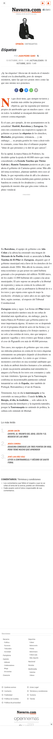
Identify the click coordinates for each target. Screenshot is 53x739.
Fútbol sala (33, 655)
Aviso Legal (34, 687)
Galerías (32, 672)
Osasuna (6, 675)
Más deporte (34, 658)
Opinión (6, 659)
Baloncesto (33, 645)
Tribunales (8, 649)
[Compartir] (16, 90)
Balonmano (33, 652)
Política (6, 642)
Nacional (31, 662)
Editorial (7, 662)
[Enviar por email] (36, 90)
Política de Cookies (11, 699)
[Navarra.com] (26, 10)
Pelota (32, 649)
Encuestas (8, 671)
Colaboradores (9, 665)
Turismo (33, 695)
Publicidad (8, 695)
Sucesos (7, 645)
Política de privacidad (12, 703)
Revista (31, 665)
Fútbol (32, 642)
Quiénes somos (10, 687)
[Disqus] (26, 528)
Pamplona (7, 655)
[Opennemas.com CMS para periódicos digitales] (26, 721)
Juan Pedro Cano (27, 56)
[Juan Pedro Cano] (26, 28)
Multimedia (32, 669)
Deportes (31, 639)
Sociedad (7, 652)
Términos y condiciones (29, 479)
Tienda (32, 699)
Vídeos (32, 675)
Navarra (6, 639)
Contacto (7, 691)
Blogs (6, 668)
